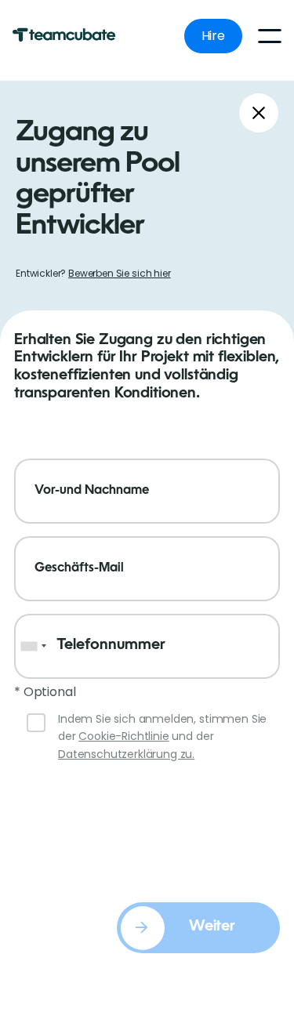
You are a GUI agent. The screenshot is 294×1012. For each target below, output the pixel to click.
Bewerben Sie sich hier (119, 273)
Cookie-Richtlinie (123, 736)
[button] (269, 36)
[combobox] (33, 646)
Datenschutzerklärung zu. (126, 754)
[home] (72, 36)
